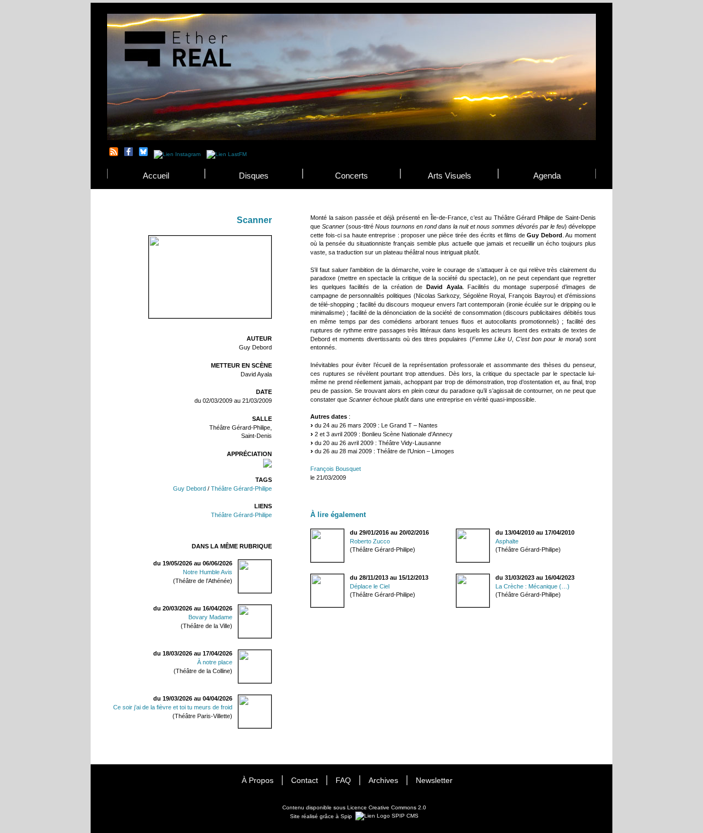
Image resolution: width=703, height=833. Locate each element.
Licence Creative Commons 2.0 (386, 807)
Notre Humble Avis (207, 572)
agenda (547, 175)
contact (304, 780)
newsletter (434, 780)
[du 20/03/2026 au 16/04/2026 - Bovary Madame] (267, 612)
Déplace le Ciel (369, 586)
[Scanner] (210, 316)
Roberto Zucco (370, 541)
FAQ (343, 780)
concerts (351, 175)
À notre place (214, 662)
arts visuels (449, 175)
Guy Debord (189, 488)
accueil (156, 175)
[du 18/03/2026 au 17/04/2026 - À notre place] (267, 657)
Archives (383, 780)
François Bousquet (335, 468)
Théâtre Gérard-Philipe (241, 488)
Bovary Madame (210, 617)
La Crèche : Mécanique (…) (532, 586)
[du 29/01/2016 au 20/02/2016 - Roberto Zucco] (310, 533)
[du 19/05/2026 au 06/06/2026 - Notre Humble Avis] (267, 567)
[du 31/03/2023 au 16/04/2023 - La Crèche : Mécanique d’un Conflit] (456, 578)
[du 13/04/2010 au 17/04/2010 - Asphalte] (456, 533)
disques (254, 175)
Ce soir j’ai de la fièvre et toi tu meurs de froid (172, 707)
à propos (258, 780)
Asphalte (506, 541)
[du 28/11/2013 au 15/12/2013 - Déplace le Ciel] (310, 578)
